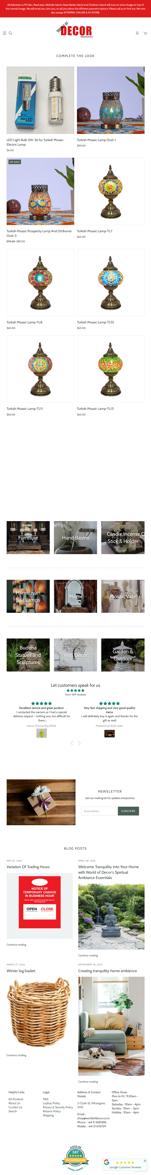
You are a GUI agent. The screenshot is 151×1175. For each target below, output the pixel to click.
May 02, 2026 (14, 860)
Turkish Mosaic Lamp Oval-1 (96, 140)
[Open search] (10, 33)
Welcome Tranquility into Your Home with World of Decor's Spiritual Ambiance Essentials (108, 872)
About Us (14, 1103)
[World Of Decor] (75, 31)
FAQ (45, 1099)
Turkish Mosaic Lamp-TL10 (95, 322)
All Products (15, 1099)
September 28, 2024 (90, 964)
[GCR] (106, 1162)
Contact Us (15, 1107)
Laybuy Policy (51, 1103)
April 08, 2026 (87, 860)
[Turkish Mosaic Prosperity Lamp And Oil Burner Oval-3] (40, 191)
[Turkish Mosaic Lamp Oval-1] (111, 100)
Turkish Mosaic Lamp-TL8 (24, 322)
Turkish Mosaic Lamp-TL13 (95, 409)
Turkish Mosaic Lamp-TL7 (94, 231)
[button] (72, 743)
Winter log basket (21, 970)
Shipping (48, 1115)
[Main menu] (4, 33)
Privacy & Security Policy (58, 1107)
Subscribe (128, 810)
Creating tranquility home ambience (107, 970)
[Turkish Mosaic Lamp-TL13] (111, 369)
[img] (75, 690)
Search (12, 1111)
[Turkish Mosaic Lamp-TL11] (40, 369)
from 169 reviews (75, 694)
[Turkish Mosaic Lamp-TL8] (40, 282)
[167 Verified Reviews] (75, 1173)
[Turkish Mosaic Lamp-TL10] (111, 282)
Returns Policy (52, 1111)
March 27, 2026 (16, 964)
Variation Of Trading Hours (28, 866)
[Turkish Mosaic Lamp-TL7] (111, 191)
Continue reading (16, 944)
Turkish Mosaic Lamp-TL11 (25, 409)
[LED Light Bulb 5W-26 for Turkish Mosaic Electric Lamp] (40, 100)
